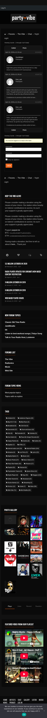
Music (7, 367)
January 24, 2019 (12, 293)
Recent (28, 606)
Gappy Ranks (13, 441)
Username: (9, 147)
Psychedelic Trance (15, 471)
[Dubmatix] (10, 587)
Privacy (12, 702)
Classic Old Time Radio (15, 322)
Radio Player (13, 475)
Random (38, 606)
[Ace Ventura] (36, 559)
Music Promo (13, 460)
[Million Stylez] (10, 531)
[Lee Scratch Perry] (23, 521)
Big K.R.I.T (12, 422)
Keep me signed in (13, 160)
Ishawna (11, 452)
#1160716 (38, 74)
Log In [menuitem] (3, 8)
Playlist (11, 467)
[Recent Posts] (7, 255)
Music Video (28, 460)
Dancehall (12, 429)
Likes (19, 606)
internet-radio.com (15, 448)
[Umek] (36, 572)
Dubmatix (21, 433)
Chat (30, 34)
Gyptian (11, 445)
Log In (9, 166)
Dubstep (33, 433)
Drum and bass (28, 429)
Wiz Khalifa (26, 490)
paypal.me (16, 230)
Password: (9, 153)
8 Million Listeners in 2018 (15, 290)
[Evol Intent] (10, 560)
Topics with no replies (13, 396)
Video (33, 486)
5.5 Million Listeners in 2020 (16, 263)
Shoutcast (26, 479)
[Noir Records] (10, 547)
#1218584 (38, 102)
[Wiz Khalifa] (23, 570)
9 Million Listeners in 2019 (15, 282)
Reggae (37, 475)
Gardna (26, 441)
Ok (24, 714)
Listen (34, 699)
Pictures (30, 463)
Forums (12, 34)
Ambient (11, 418)
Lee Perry (24, 452)
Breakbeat (12, 426)
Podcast (23, 467)
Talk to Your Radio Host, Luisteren (20, 337)
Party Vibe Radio (14, 463)
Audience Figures (26, 418)
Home (5, 699)
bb (6, 330)
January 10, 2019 (12, 301)
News (5, 702)
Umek (22, 486)
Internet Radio (32, 448)
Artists (12, 699)
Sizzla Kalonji (13, 482)
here (13, 244)
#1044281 (38, 52)
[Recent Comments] (29, 255)
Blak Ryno (25, 422)
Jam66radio (10, 326)
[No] (44, 711)
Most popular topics (13, 393)
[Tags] (41, 255)
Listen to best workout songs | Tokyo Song (23, 334)
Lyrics (35, 452)
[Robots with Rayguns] (36, 534)
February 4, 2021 (12, 266)
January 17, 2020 (12, 285)
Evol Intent (12, 437)
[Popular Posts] (18, 255)
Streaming (28, 482)
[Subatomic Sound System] (36, 521)
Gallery (27, 699)
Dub (10, 433)
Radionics (9, 363)
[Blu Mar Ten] (23, 545)
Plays (10, 606)
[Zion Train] (23, 531)
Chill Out (24, 426)
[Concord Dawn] (23, 557)
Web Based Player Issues (14, 298)
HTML (22, 445)
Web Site (9, 371)
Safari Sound (13, 479)
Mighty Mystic (13, 456)
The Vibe (21, 34)
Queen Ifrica (32, 471)
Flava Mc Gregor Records (30, 437)
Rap (25, 475)
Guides (37, 441)
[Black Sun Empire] (36, 547)
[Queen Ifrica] (10, 519)
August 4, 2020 (11, 277)
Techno (11, 486)
